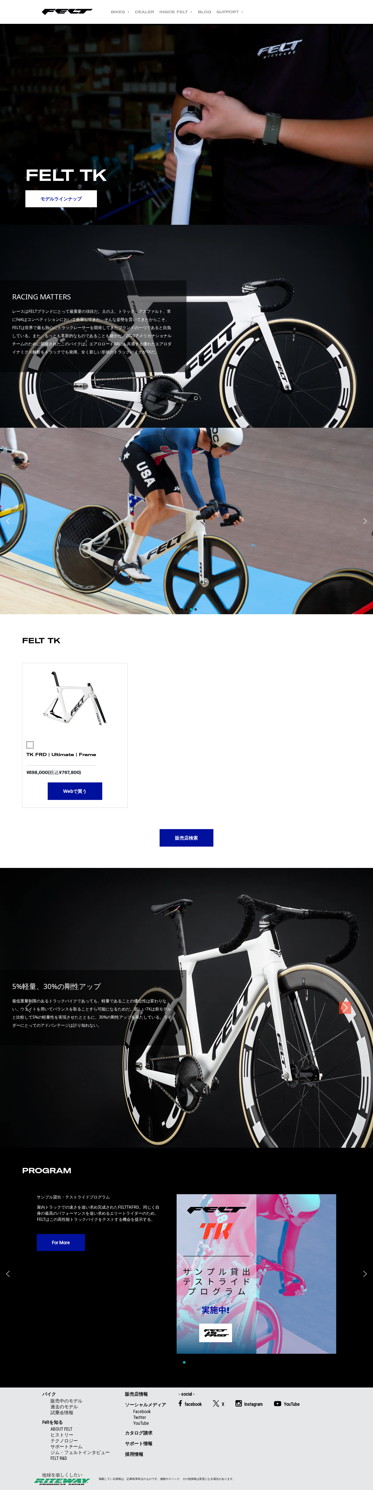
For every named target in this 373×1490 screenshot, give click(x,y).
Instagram (253, 1404)
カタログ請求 (138, 1432)
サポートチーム (66, 1446)
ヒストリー (61, 1434)
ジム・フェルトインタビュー (80, 1452)
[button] (8, 521)
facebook (193, 1404)
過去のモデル (64, 1406)
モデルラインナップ (61, 199)
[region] (186, 521)
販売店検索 (186, 838)
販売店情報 (136, 1394)
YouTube (141, 1423)
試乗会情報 (61, 1412)
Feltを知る (52, 1422)
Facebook (142, 1411)
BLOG (204, 12)
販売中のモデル (66, 1400)
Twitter (139, 1417)
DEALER (144, 12)
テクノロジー (64, 1440)
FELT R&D (58, 1458)
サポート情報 (138, 1443)
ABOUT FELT (61, 1429)
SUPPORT (227, 12)
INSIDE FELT (173, 12)
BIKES (118, 12)
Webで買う (75, 791)
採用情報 (134, 1454)
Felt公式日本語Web (67, 12)
